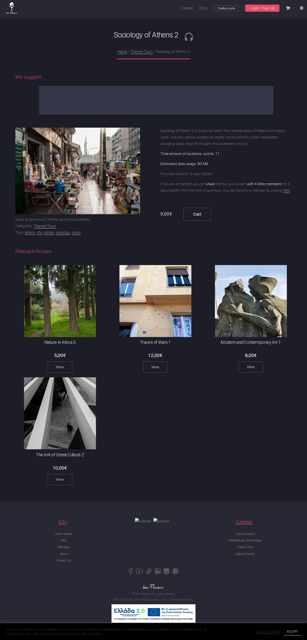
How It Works (63, 534)
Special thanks (245, 554)
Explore (187, 8)
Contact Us (63, 560)
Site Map (63, 547)
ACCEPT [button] (292, 631)
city (39, 232)
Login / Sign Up (262, 8)
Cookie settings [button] (267, 631)
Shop (203, 8)
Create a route (226, 8)
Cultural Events (245, 534)
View (60, 367)
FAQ (63, 540)
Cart (197, 214)
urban (76, 232)
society (48, 232)
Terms (64, 554)
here (286, 190)
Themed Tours (141, 51)
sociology (62, 232)
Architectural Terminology (245, 540)
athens (30, 232)
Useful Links (245, 547)
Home (122, 51)
